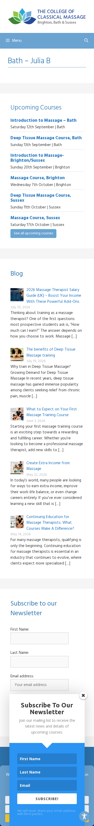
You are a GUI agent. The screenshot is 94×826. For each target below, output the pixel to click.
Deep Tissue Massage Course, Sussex (40, 198)
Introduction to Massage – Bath (43, 120)
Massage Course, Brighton (37, 178)
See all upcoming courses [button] (33, 233)
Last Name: (19, 653)
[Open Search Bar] (86, 41)
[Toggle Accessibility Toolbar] (84, 816)
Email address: (22, 676)
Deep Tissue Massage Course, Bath (46, 138)
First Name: (19, 630)
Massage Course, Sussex (35, 218)
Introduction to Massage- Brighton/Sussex (37, 158)
